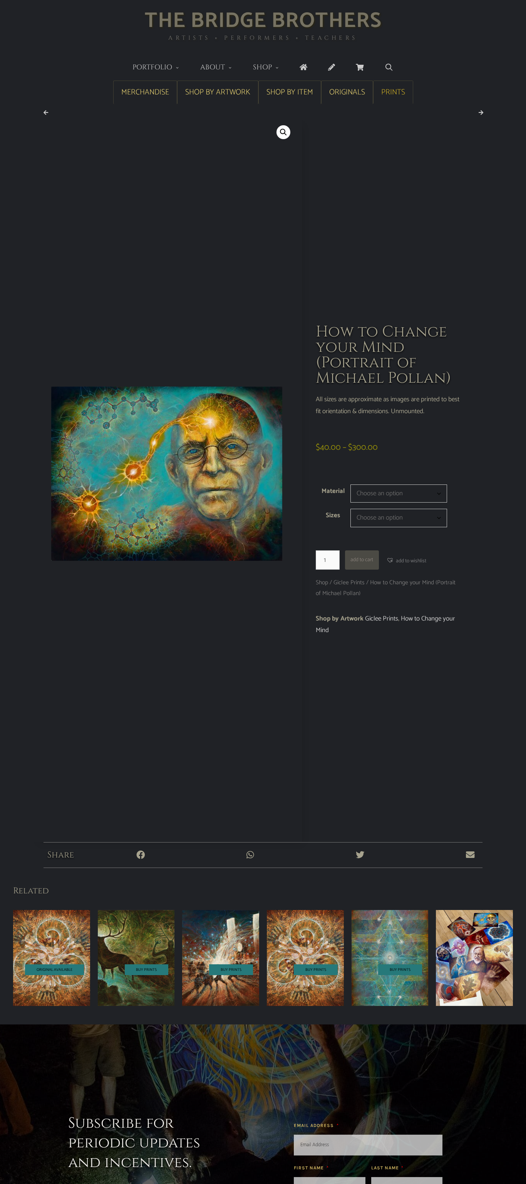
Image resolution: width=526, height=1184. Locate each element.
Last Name (385, 1168)
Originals (347, 92)
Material (333, 491)
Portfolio (152, 67)
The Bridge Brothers (263, 21)
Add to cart (361, 559)
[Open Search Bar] (389, 67)
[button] (283, 132)
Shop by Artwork (217, 92)
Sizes (333, 515)
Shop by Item (289, 92)
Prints (393, 92)
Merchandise (145, 92)
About (212, 67)
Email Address (314, 1125)
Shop (262, 67)
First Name (309, 1168)
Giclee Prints (349, 582)
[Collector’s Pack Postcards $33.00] (474, 958)
